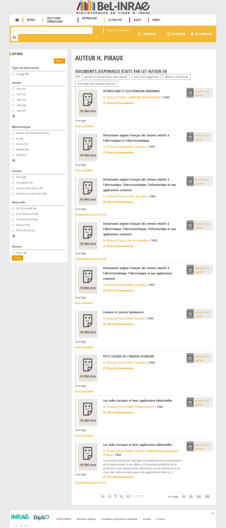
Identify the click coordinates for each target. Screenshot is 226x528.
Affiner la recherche (176, 76)
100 (199, 496)
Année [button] (16, 83)
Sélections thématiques (55, 20)
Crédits (147, 519)
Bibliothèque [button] (21, 127)
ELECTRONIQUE (25, 214)
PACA (19, 177)
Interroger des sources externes (96, 83)
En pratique (89, 18)
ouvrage (20, 74)
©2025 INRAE (64, 519)
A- (16, 526)
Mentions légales (86, 519)
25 (183, 496)
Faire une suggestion (146, 76)
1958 (19, 110)
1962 (19, 105)
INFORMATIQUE (25, 219)
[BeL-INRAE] (113, 6)
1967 (19, 99)
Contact (160, 519)
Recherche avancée (117, 30)
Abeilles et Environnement (31, 133)
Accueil (17, 20)
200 (207, 496)
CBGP (19, 155)
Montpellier (22, 182)
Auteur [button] (17, 246)
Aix (18, 138)
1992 (19, 88)
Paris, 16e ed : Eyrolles (133, 240)
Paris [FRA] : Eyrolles (131, 147)
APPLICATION (24, 230)
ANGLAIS (21, 225)
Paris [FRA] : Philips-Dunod (136, 407)
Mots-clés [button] (18, 202)
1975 (19, 94)
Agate (137, 20)
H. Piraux (109, 97)
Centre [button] (17, 171)
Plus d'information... (121, 103)
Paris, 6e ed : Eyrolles (132, 196)
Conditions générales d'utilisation (119, 519)
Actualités (115, 20)
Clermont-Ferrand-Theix (29, 193)
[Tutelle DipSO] (42, 518)
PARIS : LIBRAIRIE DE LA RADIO (139, 97)
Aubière (20, 149)
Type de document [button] (25, 68)
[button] (13, 116)
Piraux (19, 252)
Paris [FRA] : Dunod (131, 318)
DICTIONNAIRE (24, 208)
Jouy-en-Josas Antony (28, 188)
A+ (26, 526)
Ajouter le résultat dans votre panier (105, 76)
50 (190, 496)
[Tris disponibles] (78, 77)
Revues (31, 20)
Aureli (156, 20)
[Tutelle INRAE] (21, 517)
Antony (20, 144)
